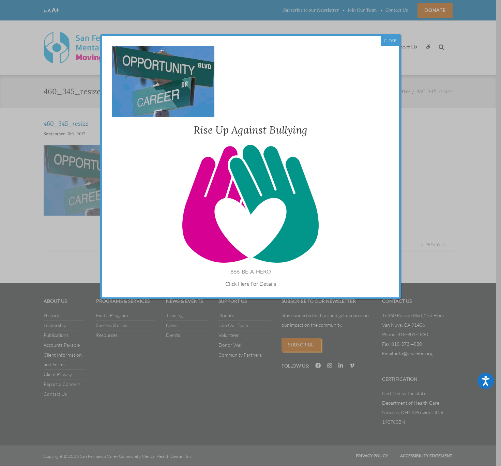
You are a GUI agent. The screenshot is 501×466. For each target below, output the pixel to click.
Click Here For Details (250, 283)
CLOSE (390, 40)
